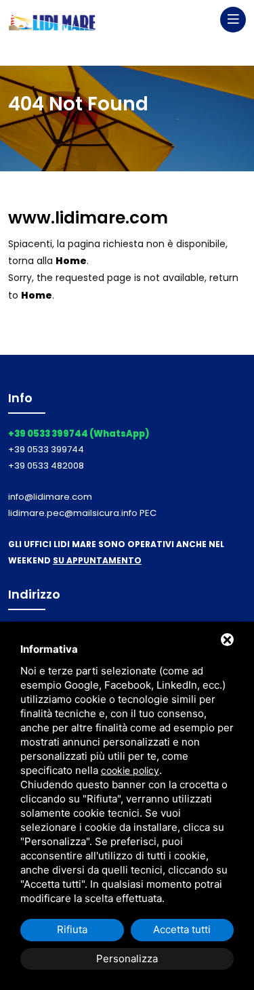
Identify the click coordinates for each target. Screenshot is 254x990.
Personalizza (127, 958)
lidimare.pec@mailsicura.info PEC (82, 513)
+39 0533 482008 (46, 465)
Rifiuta (72, 929)
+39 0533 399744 (46, 449)
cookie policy (130, 770)
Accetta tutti (182, 929)
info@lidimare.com (50, 496)
